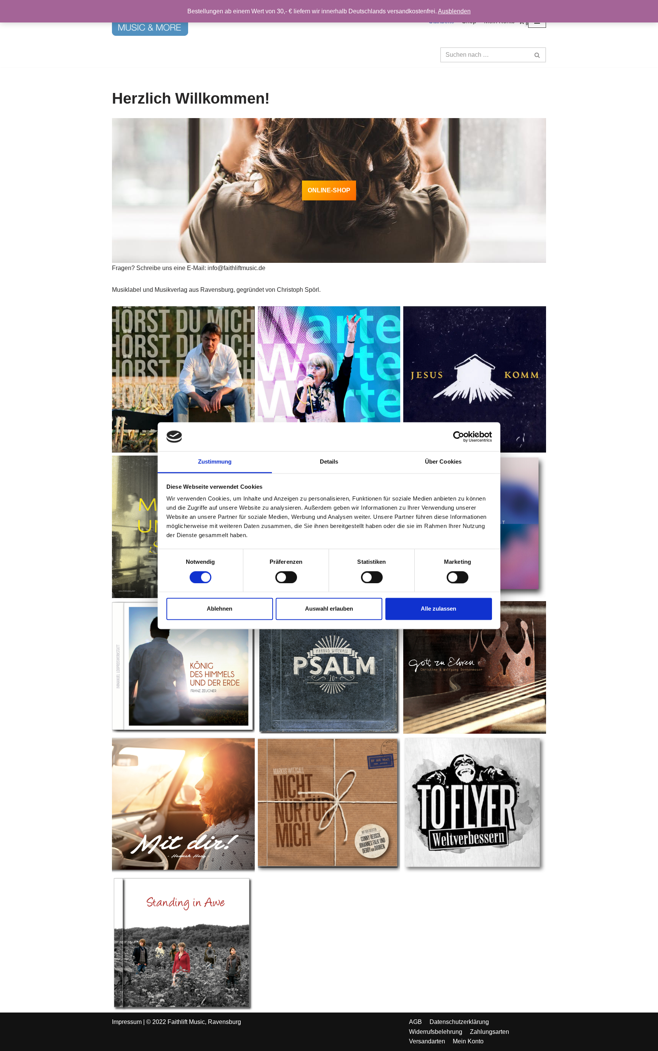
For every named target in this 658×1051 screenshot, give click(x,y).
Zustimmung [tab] (215, 462)
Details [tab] (329, 462)
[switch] (286, 577)
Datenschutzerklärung (459, 1022)
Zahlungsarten (489, 1032)
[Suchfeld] (537, 54)
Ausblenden (454, 11)
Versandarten (427, 1041)
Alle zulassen (438, 609)
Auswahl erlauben (329, 609)
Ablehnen (219, 609)
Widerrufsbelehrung (435, 1032)
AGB (415, 1022)
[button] (537, 55)
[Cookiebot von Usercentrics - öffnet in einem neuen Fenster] (458, 436)
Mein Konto (468, 1041)
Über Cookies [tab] (443, 462)
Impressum (127, 1022)
